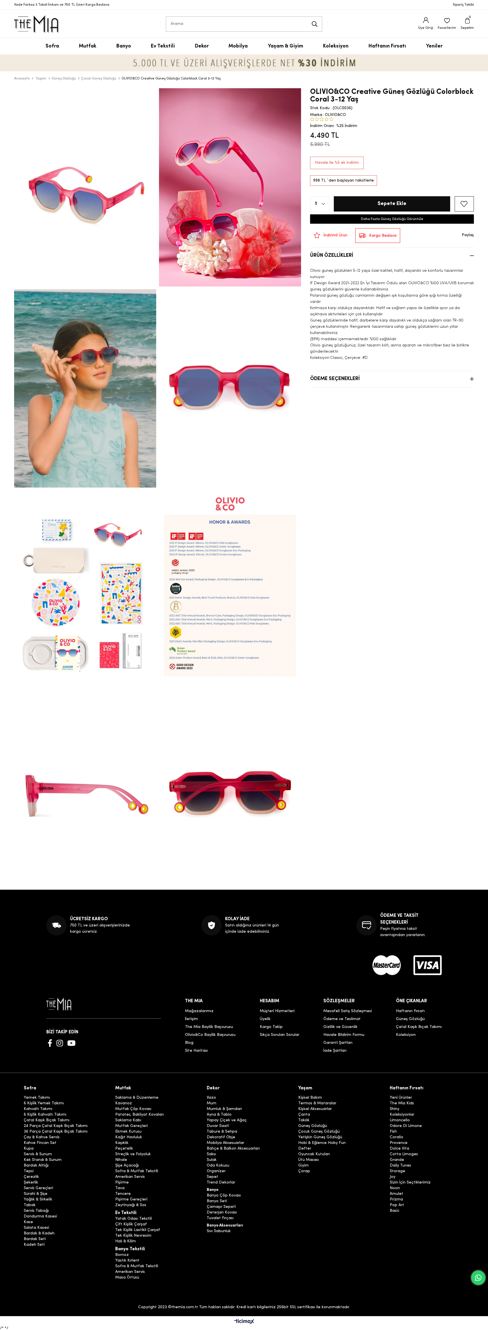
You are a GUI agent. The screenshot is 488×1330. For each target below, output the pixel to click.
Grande (397, 1160)
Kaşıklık (121, 1143)
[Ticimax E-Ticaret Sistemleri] (244, 1322)
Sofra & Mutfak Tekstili (136, 1171)
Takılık (304, 1120)
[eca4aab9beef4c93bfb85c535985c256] (386, 965)
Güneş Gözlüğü (410, 1019)
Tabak (30, 1205)
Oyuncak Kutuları (314, 1154)
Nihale (121, 1160)
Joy (392, 1177)
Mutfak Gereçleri (131, 1126)
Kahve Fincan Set (40, 1143)
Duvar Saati (218, 1126)
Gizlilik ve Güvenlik (340, 1027)
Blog (189, 1043)
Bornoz (122, 1255)
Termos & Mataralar (317, 1103)
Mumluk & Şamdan (224, 1109)
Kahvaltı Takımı (38, 1109)
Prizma (396, 1200)
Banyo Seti (217, 1201)
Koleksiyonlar (402, 1115)
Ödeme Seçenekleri (335, 378)
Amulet (396, 1194)
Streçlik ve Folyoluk (133, 1154)
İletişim (191, 1019)
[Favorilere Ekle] (464, 204)
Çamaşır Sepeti (221, 1207)
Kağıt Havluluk (128, 1137)
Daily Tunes (400, 1166)
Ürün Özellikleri (331, 255)
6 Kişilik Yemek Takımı (44, 1103)
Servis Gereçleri (38, 1188)
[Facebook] (50, 1043)
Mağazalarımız (199, 1011)
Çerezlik (31, 1177)
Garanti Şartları (337, 1043)
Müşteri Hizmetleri (277, 1011)
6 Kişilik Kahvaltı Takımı (45, 1115)
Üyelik (265, 1019)
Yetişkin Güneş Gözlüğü (320, 1137)
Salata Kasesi (36, 1228)
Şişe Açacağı (127, 1166)
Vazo (211, 1098)
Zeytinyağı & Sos (130, 1205)
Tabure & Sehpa (222, 1132)
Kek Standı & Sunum (43, 1160)
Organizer (216, 1171)
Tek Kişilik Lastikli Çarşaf (137, 1230)
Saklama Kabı (128, 1120)
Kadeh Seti (34, 1245)
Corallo (396, 1137)
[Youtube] (71, 1043)
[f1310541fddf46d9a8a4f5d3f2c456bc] (427, 965)
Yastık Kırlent (127, 1261)
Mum (211, 1103)
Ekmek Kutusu (128, 1132)
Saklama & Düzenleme (136, 1098)
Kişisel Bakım (310, 1098)
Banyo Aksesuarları (225, 1226)
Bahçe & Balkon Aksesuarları (233, 1149)
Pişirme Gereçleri (131, 1200)
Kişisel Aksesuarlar (315, 1109)
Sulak (212, 1160)
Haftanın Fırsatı (410, 1011)
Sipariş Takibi (463, 5)
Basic (394, 1211)
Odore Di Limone (406, 1126)
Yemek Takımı (37, 1098)
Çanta (304, 1115)
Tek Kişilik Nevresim (133, 1236)
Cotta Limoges (404, 1154)
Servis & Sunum (38, 1154)
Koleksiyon (406, 1035)
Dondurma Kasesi (40, 1217)
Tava (120, 1188)
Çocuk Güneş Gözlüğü (319, 1132)
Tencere (123, 1194)
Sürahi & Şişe (35, 1194)
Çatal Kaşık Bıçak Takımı (419, 1027)
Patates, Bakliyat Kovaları (139, 1115)
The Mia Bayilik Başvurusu (209, 1027)
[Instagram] (59, 1043)
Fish (393, 1132)
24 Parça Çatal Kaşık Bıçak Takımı (56, 1126)
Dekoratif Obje (221, 1137)
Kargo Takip (271, 1027)
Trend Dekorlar (221, 1183)
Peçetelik (124, 1149)
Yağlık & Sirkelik (38, 1200)
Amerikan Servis (130, 1177)
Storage (397, 1171)
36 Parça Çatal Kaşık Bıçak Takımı (56, 1132)
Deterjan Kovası (222, 1213)
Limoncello (400, 1120)
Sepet (212, 1177)
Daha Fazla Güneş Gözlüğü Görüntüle (392, 219)
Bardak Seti (35, 1239)
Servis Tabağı (36, 1211)
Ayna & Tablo (219, 1115)
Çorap (304, 1171)
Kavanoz (123, 1103)
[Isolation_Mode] (63, 1004)
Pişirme (122, 1183)
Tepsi (29, 1171)
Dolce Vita (399, 1149)
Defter (304, 1149)
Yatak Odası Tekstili (133, 1219)
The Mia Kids (402, 1103)
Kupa (29, 1149)
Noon (395, 1188)
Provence (399, 1143)
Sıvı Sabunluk (219, 1231)
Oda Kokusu (218, 1166)
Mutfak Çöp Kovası (133, 1109)
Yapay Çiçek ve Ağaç (227, 1120)
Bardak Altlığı (36, 1166)
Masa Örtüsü (127, 1278)
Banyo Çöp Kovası (224, 1196)
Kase (28, 1222)
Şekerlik (31, 1183)
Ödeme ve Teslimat (342, 1019)
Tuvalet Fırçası (220, 1218)
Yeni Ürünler (401, 1098)
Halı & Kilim (125, 1241)
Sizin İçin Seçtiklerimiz (410, 1183)
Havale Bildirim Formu (343, 1035)
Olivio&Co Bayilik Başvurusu (210, 1035)
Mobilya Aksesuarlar (225, 1143)
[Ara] (314, 24)
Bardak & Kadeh (39, 1234)
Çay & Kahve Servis (42, 1137)
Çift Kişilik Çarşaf (131, 1224)
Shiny (394, 1109)
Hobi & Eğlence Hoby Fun (322, 1143)
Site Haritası (196, 1051)
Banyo (212, 1190)
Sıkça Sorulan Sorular (279, 1035)
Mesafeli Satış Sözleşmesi (347, 1011)
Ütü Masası (308, 1160)
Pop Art (397, 1205)
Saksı (211, 1154)
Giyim (303, 1166)
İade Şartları (335, 1051)
